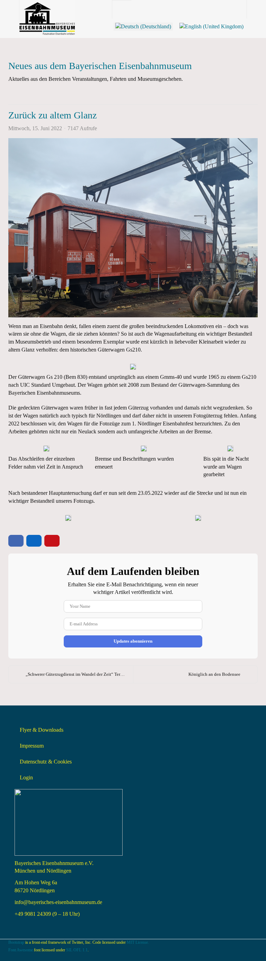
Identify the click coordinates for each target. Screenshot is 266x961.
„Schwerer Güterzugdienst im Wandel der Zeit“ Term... (76, 674)
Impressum (32, 746)
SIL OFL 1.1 (77, 950)
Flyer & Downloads (41, 730)
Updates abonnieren (133, 641)
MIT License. (138, 942)
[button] (220, 93)
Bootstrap (16, 942)
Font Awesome (20, 950)
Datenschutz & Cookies (46, 762)
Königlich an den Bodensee (214, 674)
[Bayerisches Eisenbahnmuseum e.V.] (47, 9)
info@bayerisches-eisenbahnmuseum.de (58, 902)
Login (26, 777)
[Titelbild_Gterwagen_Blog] (133, 227)
